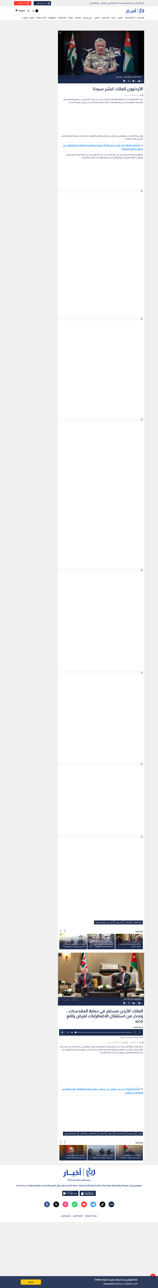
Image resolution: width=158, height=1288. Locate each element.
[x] (56, 1145)
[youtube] (84, 1145)
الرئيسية (140, 18)
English (22, 11)
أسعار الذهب (129, 18)
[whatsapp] (75, 1145)
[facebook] (47, 1145)
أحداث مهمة (41, 18)
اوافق (30, 1282)
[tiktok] (102, 1145)
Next (61, 902)
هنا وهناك (62, 18)
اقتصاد (78, 18)
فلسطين (105, 18)
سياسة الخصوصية (109, 1284)
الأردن (119, 18)
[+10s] (140, 1003)
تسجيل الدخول (41, 3)
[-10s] (134, 1003)
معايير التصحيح (66, 1157)
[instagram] (65, 1145)
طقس (96, 18)
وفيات (25, 18)
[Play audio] (62, 1003)
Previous (65, 902)
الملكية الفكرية (78, 1157)
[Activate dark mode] (35, 11)
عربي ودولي (87, 18)
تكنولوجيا (52, 18)
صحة (113, 18)
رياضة (70, 18)
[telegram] (93, 1145)
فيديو (32, 18)
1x (67, 1003)
